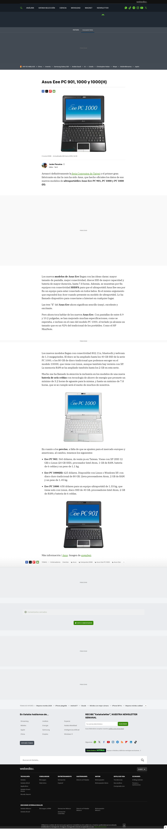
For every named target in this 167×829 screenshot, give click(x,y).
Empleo (45, 734)
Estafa (91, 66)
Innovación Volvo (87, 30)
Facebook (43, 91)
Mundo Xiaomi (26, 794)
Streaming (25, 721)
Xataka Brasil (25, 812)
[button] (56, 164)
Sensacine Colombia (61, 812)
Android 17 (74, 706)
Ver (84, 623)
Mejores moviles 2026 (44, 706)
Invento (48, 66)
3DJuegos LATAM (45, 808)
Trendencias (118, 780)
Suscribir (123, 724)
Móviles (23, 725)
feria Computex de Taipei (85, 173)
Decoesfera (118, 783)
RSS (122, 742)
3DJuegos (42, 780)
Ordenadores (55, 562)
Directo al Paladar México (82, 809)
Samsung (46, 730)
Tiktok (129, 7)
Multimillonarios (126, 66)
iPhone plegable (61, 706)
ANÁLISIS (30, 7)
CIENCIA (63, 7)
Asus (65, 555)
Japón (137, 66)
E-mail (54, 91)
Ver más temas (27, 743)
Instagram (137, 7)
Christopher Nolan (103, 66)
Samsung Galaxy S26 (61, 66)
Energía (45, 725)
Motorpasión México (99, 809)
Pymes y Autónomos (136, 784)
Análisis (45, 721)
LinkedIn (131, 742)
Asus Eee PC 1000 (103, 562)
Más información (100, 827)
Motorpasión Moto (101, 783)
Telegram (133, 7)
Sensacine (61, 780)
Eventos (66, 562)
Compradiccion (119, 786)
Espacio (67, 721)
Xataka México (26, 808)
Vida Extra (42, 783)
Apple (23, 730)
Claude (83, 706)
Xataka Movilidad (70, 725)
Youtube (141, 7)
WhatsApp (126, 7)
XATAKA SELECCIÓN (47, 7)
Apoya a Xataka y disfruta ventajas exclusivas (123, 750)
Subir (140, 769)
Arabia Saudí (76, 66)
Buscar (142, 760)
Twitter (145, 7)
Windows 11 (68, 734)
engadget (86, 555)
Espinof (60, 783)
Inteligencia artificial (71, 730)
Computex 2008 (86, 562)
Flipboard (50, 91)
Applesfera (24, 786)
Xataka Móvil (25, 783)
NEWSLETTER (102, 7)
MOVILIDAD (75, 7)
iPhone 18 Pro (117, 706)
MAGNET (88, 7)
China (40, 66)
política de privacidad (116, 729)
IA (85, 66)
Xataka (23, 780)
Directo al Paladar (82, 780)
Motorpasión (99, 780)
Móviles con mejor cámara (99, 706)
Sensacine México (64, 808)
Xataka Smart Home (25, 790)
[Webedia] (141, 1)
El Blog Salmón (137, 780)
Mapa (115, 66)
